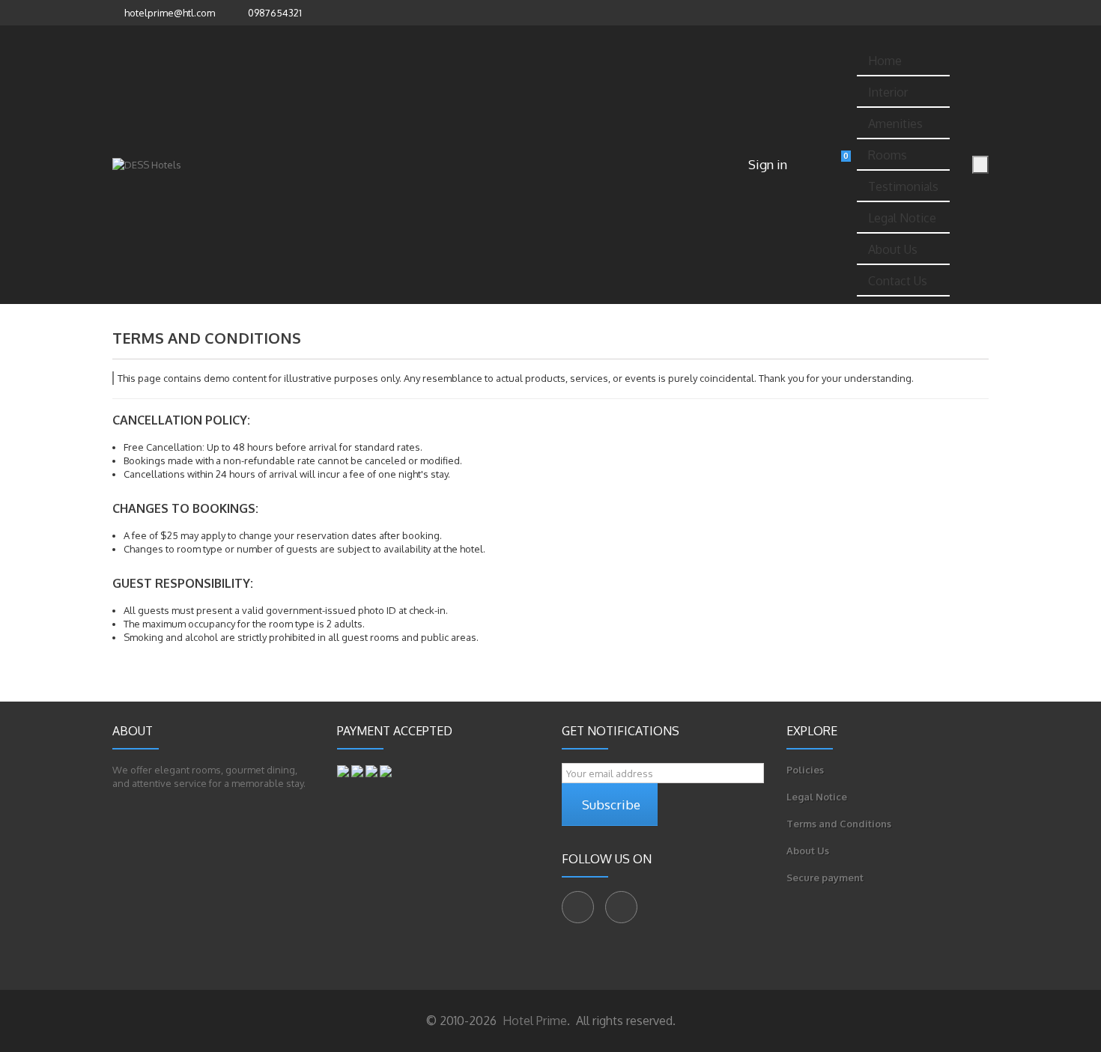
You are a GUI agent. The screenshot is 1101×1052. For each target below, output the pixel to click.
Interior (888, 92)
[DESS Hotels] (146, 164)
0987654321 (275, 13)
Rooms (887, 155)
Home (885, 60)
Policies (805, 770)
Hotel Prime (533, 1020)
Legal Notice (902, 217)
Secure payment (825, 878)
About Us (893, 249)
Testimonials (903, 186)
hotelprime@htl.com (169, 13)
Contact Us (897, 280)
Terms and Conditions (838, 824)
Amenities (895, 123)
